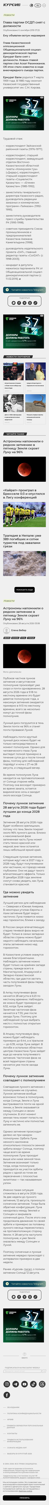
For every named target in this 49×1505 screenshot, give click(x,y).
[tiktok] (33, 1384)
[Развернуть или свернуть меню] (44, 5)
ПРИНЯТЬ (25, 1498)
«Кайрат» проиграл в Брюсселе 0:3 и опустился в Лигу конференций (24, 493)
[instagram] (7, 1384)
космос (15, 638)
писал (28, 1269)
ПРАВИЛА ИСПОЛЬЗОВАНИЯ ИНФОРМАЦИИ (20, 1441)
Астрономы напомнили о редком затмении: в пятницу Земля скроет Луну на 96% (23, 446)
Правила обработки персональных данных (25, 1427)
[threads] (42, 1384)
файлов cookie (25, 1491)
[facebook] (7, 1395)
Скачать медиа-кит (17, 1448)
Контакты (12, 1434)
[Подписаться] (44, 1371)
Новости (9, 14)
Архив (10, 1420)
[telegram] (15, 1384)
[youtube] (24, 1384)
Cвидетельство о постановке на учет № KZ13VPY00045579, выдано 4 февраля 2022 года (21, 1478)
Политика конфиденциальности (24, 1414)
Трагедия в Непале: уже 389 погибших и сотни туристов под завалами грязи (22, 541)
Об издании (13, 1407)
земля (7, 638)
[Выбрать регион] (31, 5)
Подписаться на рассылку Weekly (22, 1368)
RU (37, 5)
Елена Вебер (18, 630)
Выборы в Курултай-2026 (19, 1454)
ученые (31, 638)
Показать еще (24, 590)
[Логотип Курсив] (12, 4)
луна (23, 638)
